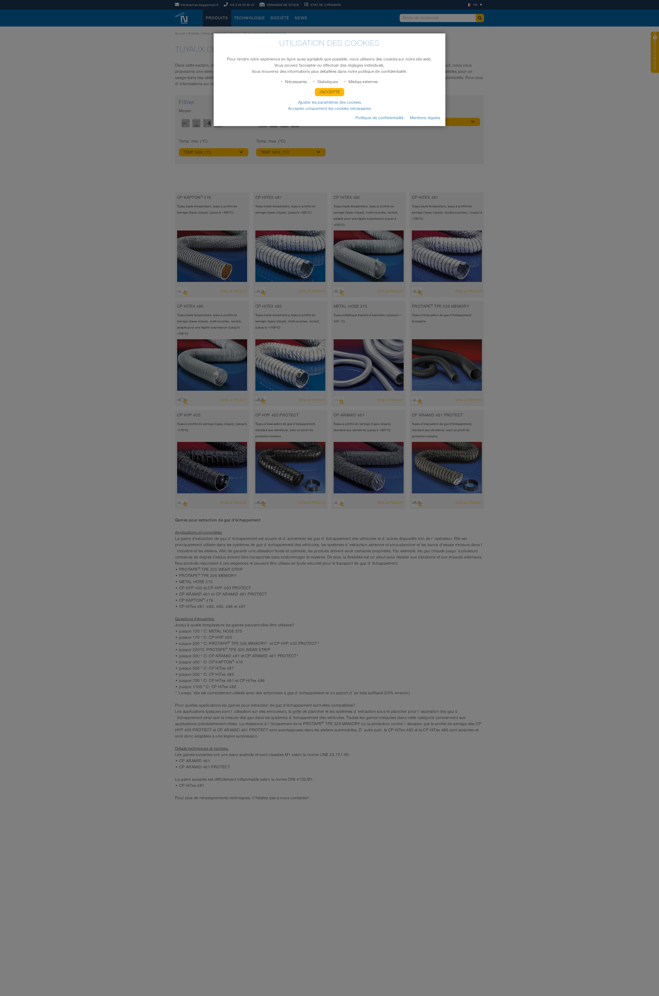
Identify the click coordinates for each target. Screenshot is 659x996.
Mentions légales (425, 117)
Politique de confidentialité (379, 117)
